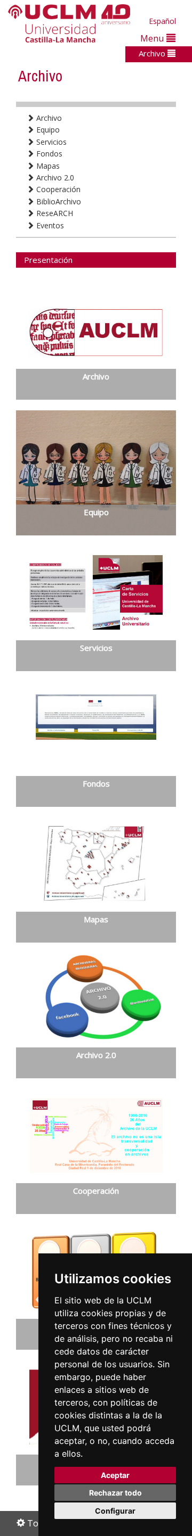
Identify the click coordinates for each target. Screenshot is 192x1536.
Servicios (50, 142)
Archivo (153, 53)
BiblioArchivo (57, 201)
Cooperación (57, 189)
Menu (153, 38)
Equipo (47, 130)
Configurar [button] (115, 1510)
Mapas (47, 166)
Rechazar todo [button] (115, 1492)
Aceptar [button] (115, 1475)
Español (162, 21)
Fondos (48, 153)
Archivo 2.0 (54, 177)
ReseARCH (53, 213)
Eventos (49, 225)
